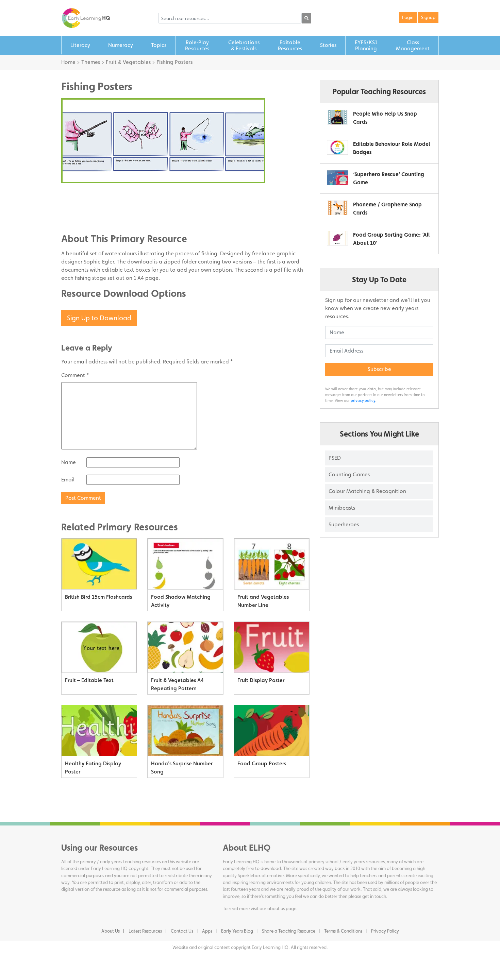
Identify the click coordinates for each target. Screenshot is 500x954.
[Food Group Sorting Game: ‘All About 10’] (337, 238)
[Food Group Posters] (271, 730)
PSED (335, 458)
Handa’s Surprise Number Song (182, 767)
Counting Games (349, 474)
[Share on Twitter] (80, 205)
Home (68, 62)
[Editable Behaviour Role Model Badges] (337, 147)
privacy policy (363, 400)
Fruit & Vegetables (128, 62)
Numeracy (120, 45)
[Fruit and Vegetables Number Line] (271, 564)
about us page (281, 908)
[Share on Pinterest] (80, 215)
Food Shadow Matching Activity (181, 601)
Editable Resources (290, 45)
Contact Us (182, 931)
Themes (90, 62)
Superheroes (344, 524)
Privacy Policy (385, 931)
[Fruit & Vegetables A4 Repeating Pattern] (185, 647)
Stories (328, 45)
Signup (428, 17)
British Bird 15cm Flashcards (98, 597)
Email (67, 479)
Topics (158, 45)
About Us (110, 931)
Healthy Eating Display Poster (93, 767)
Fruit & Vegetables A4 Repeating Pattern (177, 684)
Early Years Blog (237, 931)
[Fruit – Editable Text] (99, 647)
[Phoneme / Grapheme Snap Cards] (337, 208)
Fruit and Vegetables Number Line (263, 601)
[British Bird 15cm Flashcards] (99, 564)
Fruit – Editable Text (89, 680)
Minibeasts (342, 508)
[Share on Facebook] (80, 195)
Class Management (413, 45)
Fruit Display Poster (260, 680)
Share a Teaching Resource (288, 931)
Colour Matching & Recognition (367, 491)
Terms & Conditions (343, 931)
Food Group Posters (261, 763)
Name (68, 462)
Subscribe (379, 369)
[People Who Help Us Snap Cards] (337, 117)
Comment (75, 375)
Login (408, 17)
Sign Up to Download (99, 318)
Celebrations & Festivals (244, 45)
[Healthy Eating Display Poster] (99, 730)
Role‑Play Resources (197, 45)
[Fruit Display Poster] (271, 647)
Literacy (80, 45)
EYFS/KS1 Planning (366, 45)
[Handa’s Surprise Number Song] (185, 730)
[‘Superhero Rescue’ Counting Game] (337, 177)
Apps (207, 931)
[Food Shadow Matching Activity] (185, 564)
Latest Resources (145, 931)
